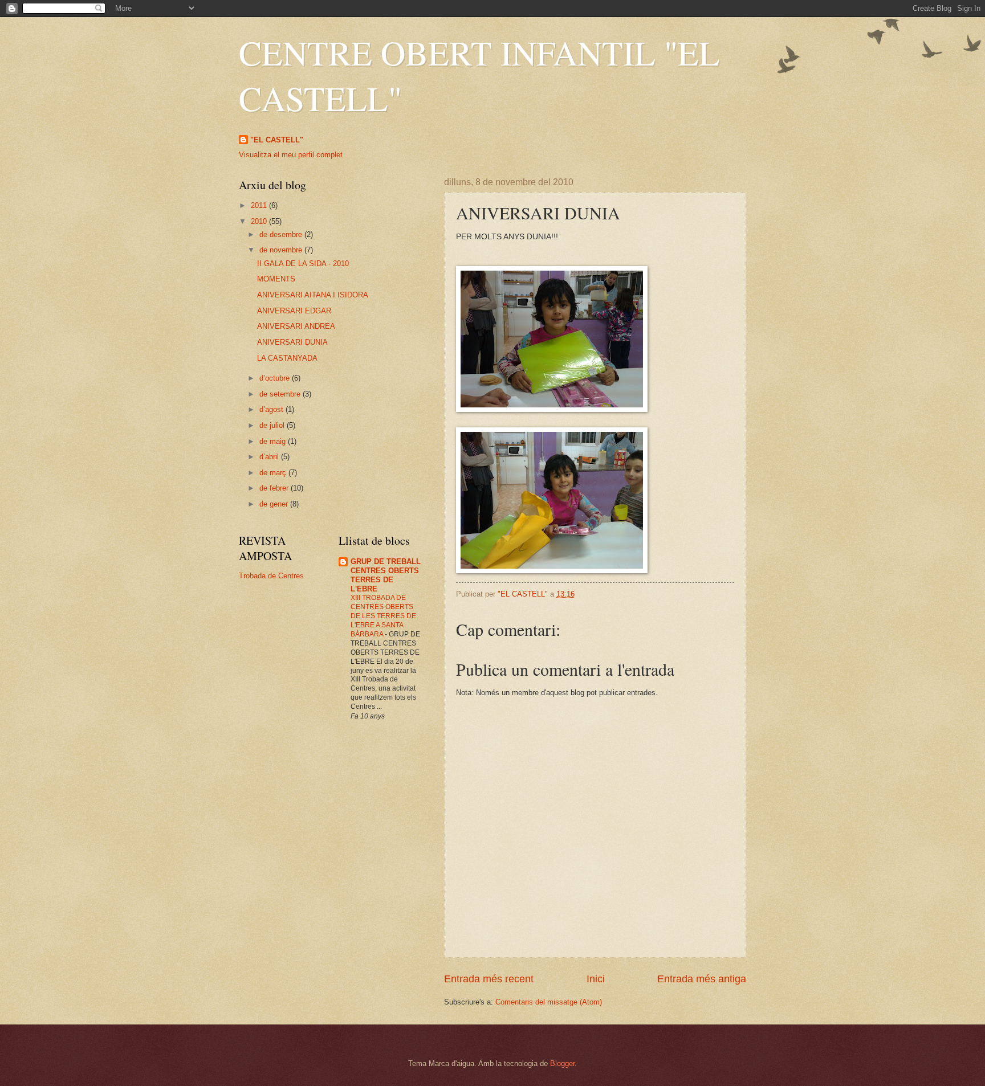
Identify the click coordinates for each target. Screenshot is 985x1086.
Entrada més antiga (701, 979)
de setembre (281, 394)
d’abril (270, 456)
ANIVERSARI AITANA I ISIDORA (312, 295)
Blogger (562, 1063)
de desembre (281, 234)
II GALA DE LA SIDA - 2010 (303, 263)
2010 (260, 221)
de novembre (281, 250)
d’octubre (275, 378)
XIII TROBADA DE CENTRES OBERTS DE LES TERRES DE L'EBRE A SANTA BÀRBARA (383, 616)
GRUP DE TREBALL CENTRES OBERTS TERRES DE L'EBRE (386, 575)
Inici (596, 979)
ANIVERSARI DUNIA (292, 342)
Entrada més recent (489, 979)
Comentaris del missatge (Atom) (548, 1002)
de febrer (275, 488)
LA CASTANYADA (287, 358)
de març (273, 472)
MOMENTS (276, 279)
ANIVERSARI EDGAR (294, 311)
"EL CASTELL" (276, 140)
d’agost (272, 409)
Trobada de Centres (271, 575)
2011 (260, 205)
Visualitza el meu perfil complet (291, 154)
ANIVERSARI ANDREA (296, 326)
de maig (273, 441)
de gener (274, 504)
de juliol (273, 425)
